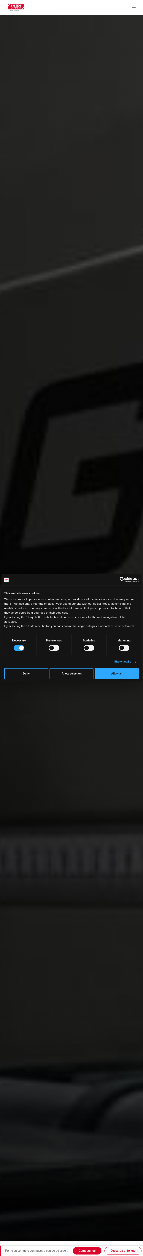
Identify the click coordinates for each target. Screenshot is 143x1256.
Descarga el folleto (123, 1250)
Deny (26, 673)
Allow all (116, 673)
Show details (122, 661)
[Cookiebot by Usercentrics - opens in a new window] (122, 579)
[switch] (54, 648)
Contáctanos (87, 1250)
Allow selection (72, 673)
